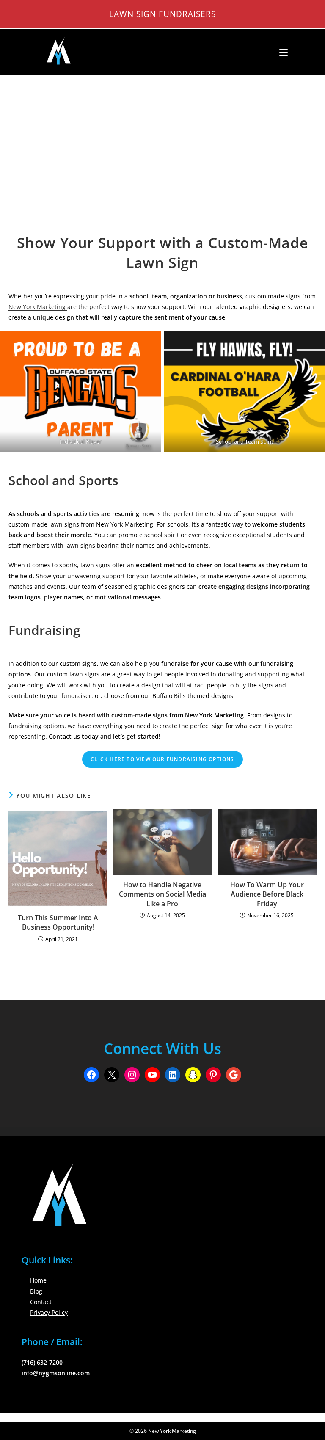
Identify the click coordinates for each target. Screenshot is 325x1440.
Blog (36, 1291)
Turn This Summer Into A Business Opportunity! (58, 922)
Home (38, 1280)
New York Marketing (37, 307)
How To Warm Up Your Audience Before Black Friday (267, 894)
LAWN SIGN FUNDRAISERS (162, 13)
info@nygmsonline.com (56, 1373)
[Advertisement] (162, 139)
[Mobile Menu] (280, 52)
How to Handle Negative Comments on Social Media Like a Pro (162, 894)
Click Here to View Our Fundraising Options (162, 759)
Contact (41, 1302)
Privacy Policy (49, 1312)
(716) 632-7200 (42, 1362)
